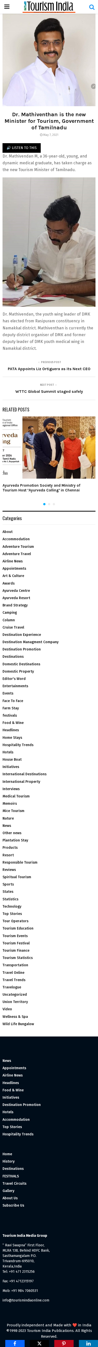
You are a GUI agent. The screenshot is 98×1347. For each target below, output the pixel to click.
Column (9, 620)
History (9, 1161)
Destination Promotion (22, 649)
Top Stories (12, 914)
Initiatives (11, 767)
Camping (10, 612)
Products (10, 847)
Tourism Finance (16, 950)
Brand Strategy (15, 605)
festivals (10, 715)
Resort (8, 855)
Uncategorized (15, 994)
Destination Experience (22, 635)
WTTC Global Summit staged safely (49, 391)
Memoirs (10, 803)
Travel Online (13, 973)
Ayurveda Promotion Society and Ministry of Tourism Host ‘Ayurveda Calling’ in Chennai (41, 488)
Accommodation (16, 539)
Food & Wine (13, 723)
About (8, 532)
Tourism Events (15, 936)
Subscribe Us (13, 1205)
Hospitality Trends (18, 745)
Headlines (11, 730)
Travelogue (12, 987)
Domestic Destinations (21, 664)
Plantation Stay (15, 840)
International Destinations (24, 774)
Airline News (13, 561)
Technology (12, 906)
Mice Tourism (13, 811)
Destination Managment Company (31, 642)
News (7, 826)
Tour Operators (15, 921)
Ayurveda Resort (16, 598)
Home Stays (12, 738)
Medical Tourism (16, 796)
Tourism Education (18, 928)
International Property (21, 782)
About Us (10, 1198)
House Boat (12, 759)
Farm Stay (11, 708)
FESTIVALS (11, 1176)
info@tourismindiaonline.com (26, 1300)
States (8, 892)
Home (7, 1154)
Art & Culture (13, 576)
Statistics (10, 899)
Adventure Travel (17, 554)
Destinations (13, 657)
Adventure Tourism (18, 547)
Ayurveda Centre (16, 591)
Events (8, 693)
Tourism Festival (16, 943)
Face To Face (13, 701)
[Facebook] (15, 1343)
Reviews (9, 870)
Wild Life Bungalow (18, 1024)
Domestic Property (18, 671)
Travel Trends (14, 980)
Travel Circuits (14, 1183)
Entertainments (15, 686)
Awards (9, 583)
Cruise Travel (13, 627)
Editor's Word (14, 679)
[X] (39, 1343)
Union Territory (15, 1002)
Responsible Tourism (20, 862)
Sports (8, 884)
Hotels (8, 752)
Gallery (8, 1191)
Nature (8, 818)
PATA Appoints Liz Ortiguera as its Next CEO (49, 368)
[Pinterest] (64, 1343)
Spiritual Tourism (17, 877)
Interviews (11, 789)
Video (7, 1009)
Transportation (15, 965)
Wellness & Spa (15, 1017)
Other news (12, 833)
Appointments (14, 568)
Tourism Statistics (18, 958)
